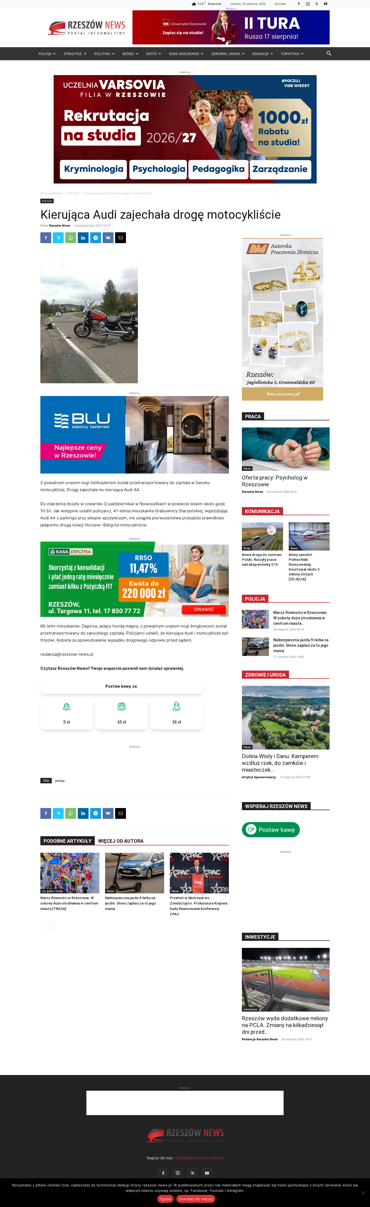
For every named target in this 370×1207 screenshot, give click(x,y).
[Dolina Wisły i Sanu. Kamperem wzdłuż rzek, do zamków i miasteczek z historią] (286, 717)
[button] (328, 54)
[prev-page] (43, 925)
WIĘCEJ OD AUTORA (121, 841)
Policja (255, 599)
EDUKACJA (260, 53)
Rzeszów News (59, 225)
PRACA (253, 416)
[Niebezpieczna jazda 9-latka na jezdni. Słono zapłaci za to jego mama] (134, 873)
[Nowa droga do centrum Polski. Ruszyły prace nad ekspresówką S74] (262, 536)
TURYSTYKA (290, 53)
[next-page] (52, 925)
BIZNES (128, 53)
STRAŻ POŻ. (73, 53)
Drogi (247, 548)
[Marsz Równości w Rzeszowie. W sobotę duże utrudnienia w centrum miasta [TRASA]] (69, 873)
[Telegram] (95, 237)
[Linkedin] (83, 237)
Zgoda (165, 1199)
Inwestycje (250, 1009)
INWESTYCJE (260, 937)
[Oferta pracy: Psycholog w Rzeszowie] (286, 449)
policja (59, 780)
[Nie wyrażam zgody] (363, 1192)
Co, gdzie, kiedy (52, 891)
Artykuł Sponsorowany (259, 777)
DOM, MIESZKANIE (184, 53)
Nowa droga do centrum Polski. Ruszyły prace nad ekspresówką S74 (261, 560)
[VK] (108, 237)
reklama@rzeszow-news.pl (199, 1157)
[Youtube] (326, 3)
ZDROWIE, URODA (225, 53)
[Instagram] (308, 3)
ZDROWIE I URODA (265, 675)
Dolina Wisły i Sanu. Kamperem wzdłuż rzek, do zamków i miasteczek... (280, 763)
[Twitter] (317, 3)
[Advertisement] (134, 757)
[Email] (120, 237)
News (110, 891)
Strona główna (51, 193)
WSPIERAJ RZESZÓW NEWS (276, 806)
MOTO (151, 53)
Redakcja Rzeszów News (260, 1039)
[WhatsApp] (70, 237)
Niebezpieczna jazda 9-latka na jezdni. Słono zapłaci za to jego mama (130, 903)
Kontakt (280, 4)
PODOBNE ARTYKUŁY (68, 841)
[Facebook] (299, 3)
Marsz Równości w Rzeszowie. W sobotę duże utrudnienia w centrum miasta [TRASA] (69, 903)
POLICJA (44, 53)
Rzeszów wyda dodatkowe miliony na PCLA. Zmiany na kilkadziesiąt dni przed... (285, 1025)
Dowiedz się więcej (196, 1199)
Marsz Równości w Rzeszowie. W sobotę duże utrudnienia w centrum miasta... (300, 618)
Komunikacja (262, 511)
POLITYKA (102, 53)
